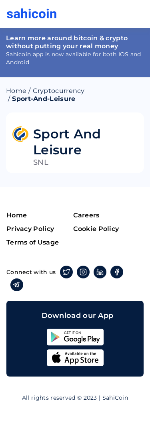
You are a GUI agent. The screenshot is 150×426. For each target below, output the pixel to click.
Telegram (16, 284)
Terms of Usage (32, 242)
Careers (86, 215)
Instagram (83, 272)
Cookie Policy (96, 229)
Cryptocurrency (59, 91)
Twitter (66, 272)
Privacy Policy (30, 229)
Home (16, 91)
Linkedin (100, 272)
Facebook (116, 272)
